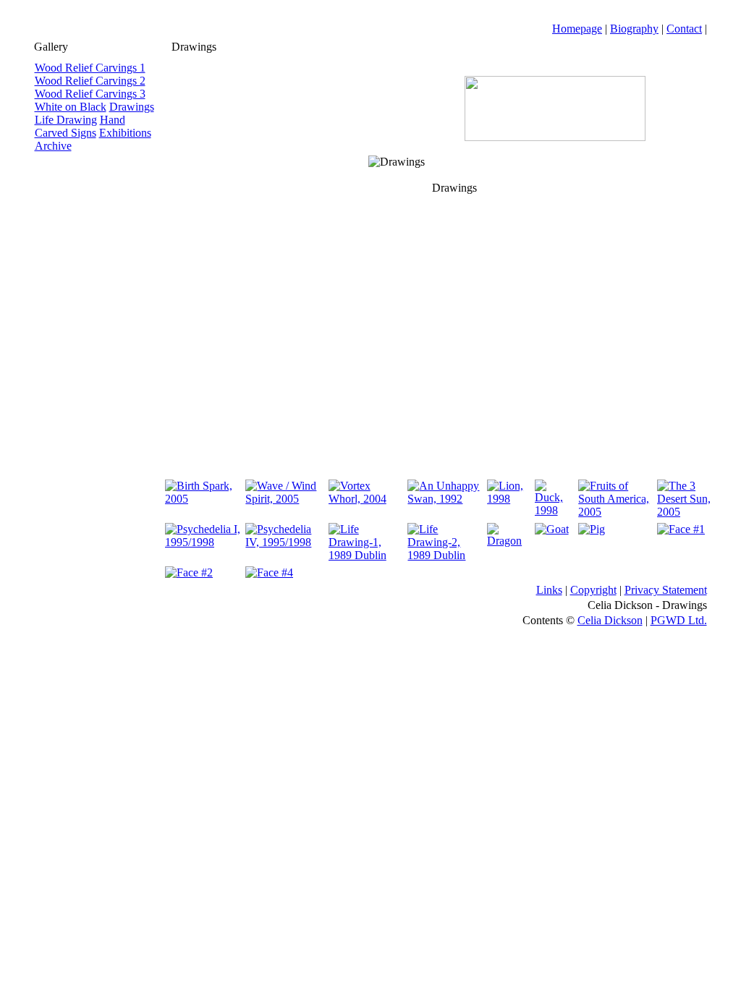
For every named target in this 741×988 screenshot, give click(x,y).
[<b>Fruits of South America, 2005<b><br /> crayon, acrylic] (615, 512)
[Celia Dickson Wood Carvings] (555, 137)
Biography (634, 28)
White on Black (70, 107)
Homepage (577, 28)
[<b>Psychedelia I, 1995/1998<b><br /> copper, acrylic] (203, 542)
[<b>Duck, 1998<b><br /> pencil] (555, 510)
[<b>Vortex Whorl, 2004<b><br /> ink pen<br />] (366, 499)
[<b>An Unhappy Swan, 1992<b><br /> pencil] (445, 499)
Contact (684, 28)
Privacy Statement (665, 590)
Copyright (593, 590)
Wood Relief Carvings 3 (90, 94)
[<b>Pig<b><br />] (591, 529)
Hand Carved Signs (80, 126)
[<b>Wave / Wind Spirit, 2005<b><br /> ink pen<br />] (284, 499)
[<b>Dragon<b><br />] (508, 541)
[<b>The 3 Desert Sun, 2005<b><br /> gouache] (685, 512)
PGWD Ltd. (679, 620)
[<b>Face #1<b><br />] (681, 529)
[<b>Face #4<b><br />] (269, 572)
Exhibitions (125, 133)
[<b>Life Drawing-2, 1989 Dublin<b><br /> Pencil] (445, 555)
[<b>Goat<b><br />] (552, 529)
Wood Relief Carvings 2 (90, 80)
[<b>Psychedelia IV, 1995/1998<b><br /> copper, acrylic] (284, 542)
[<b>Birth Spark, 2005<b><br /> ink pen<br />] (203, 499)
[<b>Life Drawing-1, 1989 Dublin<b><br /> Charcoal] (366, 555)
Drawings (131, 107)
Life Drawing (66, 120)
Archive (53, 146)
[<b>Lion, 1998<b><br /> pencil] (508, 499)
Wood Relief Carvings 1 (90, 67)
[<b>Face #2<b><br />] (189, 572)
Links (549, 590)
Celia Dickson (610, 620)
